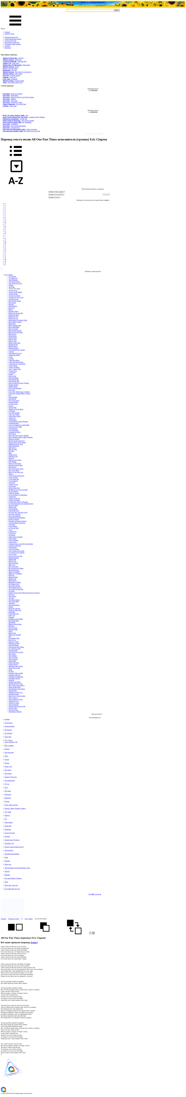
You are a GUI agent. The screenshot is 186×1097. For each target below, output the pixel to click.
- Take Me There (10, 68)
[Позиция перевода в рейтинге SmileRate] (93, 934)
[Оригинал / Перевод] (74, 934)
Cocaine (11, 358)
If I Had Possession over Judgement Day (21, 504)
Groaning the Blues (14, 432)
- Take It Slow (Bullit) (18, 120)
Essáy (6, 882)
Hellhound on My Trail (16, 444)
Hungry (11, 474)
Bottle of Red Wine (14, 343)
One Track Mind (14, 601)
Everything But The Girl (12, 889)
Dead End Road (13, 378)
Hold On (11, 458)
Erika (6, 857)
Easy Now (12, 390)
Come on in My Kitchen (16, 362)
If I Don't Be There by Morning (18, 502)
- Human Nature (13, 81)
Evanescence (9, 723)
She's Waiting (13, 656)
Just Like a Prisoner (15, 514)
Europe (7, 759)
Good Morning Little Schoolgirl (18, 421)
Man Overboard (13, 563)
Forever (11, 406)
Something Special (14, 678)
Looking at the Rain (15, 545)
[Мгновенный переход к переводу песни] (15, 172)
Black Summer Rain (15, 325)
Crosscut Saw (13, 371)
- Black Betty (10, 95)
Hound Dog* (13, 467)
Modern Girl (12, 579)
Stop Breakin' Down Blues (17, 689)
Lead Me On (12, 531)
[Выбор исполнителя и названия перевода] (15, 157)
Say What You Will (14, 649)
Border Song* (13, 337)
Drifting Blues (13, 386)
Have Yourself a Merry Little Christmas (21, 437)
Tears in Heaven (14, 705)
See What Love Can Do (16, 652)
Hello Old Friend (14, 446)
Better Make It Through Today (18, 320)
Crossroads (12, 372)
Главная (7, 32)
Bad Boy (11, 304)
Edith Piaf (8, 798)
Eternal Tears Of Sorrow (12, 840)
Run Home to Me (14, 638)
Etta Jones (8, 791)
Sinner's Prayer (13, 664)
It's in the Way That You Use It (18, 512)
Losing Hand (13, 547)
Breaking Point (13, 344)
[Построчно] (44, 934)
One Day (11, 598)
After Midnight (13, 280)
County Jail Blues (14, 367)
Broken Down (13, 346)
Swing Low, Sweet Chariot (17, 696)
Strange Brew (13, 691)
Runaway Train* (14, 642)
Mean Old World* (14, 572)
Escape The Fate (10, 833)
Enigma (7, 749)
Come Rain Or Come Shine (17, 364)
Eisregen (7, 836)
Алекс (34, 942)
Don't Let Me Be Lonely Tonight (19, 383)
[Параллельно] (15, 934)
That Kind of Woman (15, 711)
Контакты (8, 48)
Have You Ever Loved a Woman (18, 435)
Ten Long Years (13, 710)
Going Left (12, 418)
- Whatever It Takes (12, 102)
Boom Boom (12, 336)
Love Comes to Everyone (16, 551)
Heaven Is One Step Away (17, 441)
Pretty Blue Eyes (14, 614)
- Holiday (9, 99)
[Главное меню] (15, 27)
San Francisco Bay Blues (16, 647)
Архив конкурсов (10, 41)
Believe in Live (13, 318)
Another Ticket (13, 294)
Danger (11, 374)
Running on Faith (14, 643)
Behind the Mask (14, 315)
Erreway (7, 871)
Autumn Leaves (13, 299)
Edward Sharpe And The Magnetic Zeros (17, 868)
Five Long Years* (14, 400)
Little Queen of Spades (16, 537)
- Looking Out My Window (24, 117)
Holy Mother (12, 462)
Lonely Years (13, 542)
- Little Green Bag (20, 129)
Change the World (14, 355)
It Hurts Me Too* (14, 511)
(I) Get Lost (12, 486)
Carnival (11, 351)
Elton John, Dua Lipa (11, 885)
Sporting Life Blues (15, 682)
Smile (10, 670)
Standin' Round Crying (16, 684)
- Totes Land (9, 106)
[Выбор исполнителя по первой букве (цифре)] (15, 187)
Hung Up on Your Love (16, 472)
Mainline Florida (14, 558)
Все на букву (95, 894)
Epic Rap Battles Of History (13, 878)
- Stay (15, 115)
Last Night (12, 524)
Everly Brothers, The (11, 742)
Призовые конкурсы (11, 37)
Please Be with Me (14, 608)
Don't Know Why (14, 381)
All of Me (12, 287)
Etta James (8, 770)
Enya (6, 787)
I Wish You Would (14, 500)
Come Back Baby (14, 360)
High (10, 453)
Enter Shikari (9, 822)
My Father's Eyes (14, 584)
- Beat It (11, 67)
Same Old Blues (14, 645)
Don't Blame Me (14, 379)
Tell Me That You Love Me (17, 706)
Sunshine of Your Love (16, 692)
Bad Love (12, 308)
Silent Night (12, 661)
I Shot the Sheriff (14, 493)
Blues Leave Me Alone (16, 332)
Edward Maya (9, 850)
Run (10, 636)
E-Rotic (7, 801)
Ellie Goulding (9, 745)
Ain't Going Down (14, 282)
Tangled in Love (14, 701)
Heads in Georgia (14, 439)
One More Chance (14, 600)
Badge (10, 310)
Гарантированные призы (13, 39)
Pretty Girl (12, 615)
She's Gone (12, 654)
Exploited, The (9, 843)
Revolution (12, 622)
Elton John (8, 737)
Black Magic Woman (15, 322)
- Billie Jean (12, 60)
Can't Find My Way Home (17, 350)
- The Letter (10, 101)
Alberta (11, 285)
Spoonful (11, 680)
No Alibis (11, 591)
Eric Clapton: (9, 275)
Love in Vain (12, 554)
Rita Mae (11, 626)
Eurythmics (8, 773)
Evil (10, 395)
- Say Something (17, 122)
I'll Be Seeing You (14, 488)
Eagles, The (8, 766)
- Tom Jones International (14, 126)
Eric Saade (8, 812)
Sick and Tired (13, 657)
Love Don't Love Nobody (17, 552)
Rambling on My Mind (16, 619)
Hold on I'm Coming (15, 460)
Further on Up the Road (16, 409)
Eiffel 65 (7, 815)
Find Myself (12, 399)
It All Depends (13, 509)
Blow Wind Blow (14, 327)
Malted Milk (12, 559)
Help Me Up (12, 448)
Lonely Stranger (13, 540)
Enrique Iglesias (9, 726)
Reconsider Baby (14, 621)
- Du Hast (10, 70)
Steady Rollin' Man (14, 687)
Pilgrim (11, 607)
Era (6, 819)
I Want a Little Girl (14, 498)
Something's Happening (16, 677)
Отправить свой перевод (13, 44)
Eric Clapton (29, 919)
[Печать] (90, 934)
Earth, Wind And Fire (11, 805)
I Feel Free (12, 483)
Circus (10, 357)
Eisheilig (7, 875)
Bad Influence (13, 306)
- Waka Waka (16, 65)
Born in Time (13, 339)
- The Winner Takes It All (12, 82)
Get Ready (12, 411)
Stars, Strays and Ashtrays (16, 685)
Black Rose (12, 323)
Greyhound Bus (13, 430)
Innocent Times (13, 505)
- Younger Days (11, 127)
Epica (6, 756)
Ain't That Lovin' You (15, 283)
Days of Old (12, 376)
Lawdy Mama (13, 526)
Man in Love (12, 561)
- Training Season (11, 75)
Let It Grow (12, 533)
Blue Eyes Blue (13, 329)
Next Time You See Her (16, 589)
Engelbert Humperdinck (12, 854)
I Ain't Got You (13, 477)
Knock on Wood (14, 519)
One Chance (12, 596)
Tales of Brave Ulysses (16, 699)
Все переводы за (94, 133)
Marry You (12, 565)
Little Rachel (12, 538)
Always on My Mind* (15, 292)
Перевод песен (9, 34)
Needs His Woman (14, 586)
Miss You (11, 575)
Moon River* (13, 580)
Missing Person (13, 577)
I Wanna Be (12, 497)
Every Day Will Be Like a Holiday (19, 392)
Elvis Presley (9, 733)
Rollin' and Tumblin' (15, 635)
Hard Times (12, 434)
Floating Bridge (13, 402)
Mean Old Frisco (14, 570)
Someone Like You (14, 675)
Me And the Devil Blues (16, 568)
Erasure (7, 763)
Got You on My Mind (15, 427)
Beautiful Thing (13, 311)
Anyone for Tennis (14, 296)
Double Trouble (13, 385)
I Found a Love (13, 484)
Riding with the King (15, 624)
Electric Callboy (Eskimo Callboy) (15, 808)
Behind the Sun (13, 317)
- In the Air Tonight (12, 94)
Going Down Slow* (15, 416)
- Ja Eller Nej (15, 119)
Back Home (12, 303)
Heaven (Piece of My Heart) (17, 442)
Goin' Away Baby (14, 414)
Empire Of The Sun (11, 777)
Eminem (7, 719)
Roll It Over (12, 633)
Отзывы (7, 46)
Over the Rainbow (14, 605)
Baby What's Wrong (15, 301)
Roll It (10, 631)
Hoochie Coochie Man (15, 465)
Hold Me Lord (13, 456)
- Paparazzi (10, 79)
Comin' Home (13, 365)
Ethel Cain (8, 864)
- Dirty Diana (12, 74)
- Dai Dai (13, 58)
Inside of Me (12, 507)
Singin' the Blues (14, 663)
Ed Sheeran (8, 730)
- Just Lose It (10, 77)
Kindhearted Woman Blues (17, 517)
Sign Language (13, 659)
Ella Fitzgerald (9, 752)
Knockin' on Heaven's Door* (17, 521)
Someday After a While (16, 673)
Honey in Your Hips (15, 463)
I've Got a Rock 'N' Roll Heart (18, 495)
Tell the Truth (13, 708)
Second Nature (13, 650)
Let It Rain (12, 535)
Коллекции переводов (12, 42)
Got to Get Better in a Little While (19, 425)
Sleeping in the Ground (16, 666)
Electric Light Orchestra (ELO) (14, 847)
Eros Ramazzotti (10, 780)
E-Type (7, 784)
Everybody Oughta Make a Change (19, 393)
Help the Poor (13, 449)
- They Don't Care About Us (17, 72)
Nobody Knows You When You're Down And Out (24, 593)
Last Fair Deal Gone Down (17, 523)
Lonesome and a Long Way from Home (21, 544)
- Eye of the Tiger (14, 104)
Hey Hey (11, 451)
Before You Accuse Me (16, 313)
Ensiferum (8, 829)
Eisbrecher (8, 794)
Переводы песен (13, 919)
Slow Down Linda (14, 668)
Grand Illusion (13, 428)
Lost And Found (14, 549)
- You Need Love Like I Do (21, 131)
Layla (10, 530)
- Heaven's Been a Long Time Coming (18, 97)
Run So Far (12, 640)
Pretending (12, 612)
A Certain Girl (13, 278)
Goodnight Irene (14, 423)
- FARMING (10, 124)
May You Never (13, 566)
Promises (11, 617)
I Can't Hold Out (14, 479)
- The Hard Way (15, 61)
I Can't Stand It (13, 481)
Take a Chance (13, 698)
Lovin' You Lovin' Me (15, 556)
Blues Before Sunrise (15, 330)
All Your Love (13, 290)
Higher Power (13, 455)
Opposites (12, 603)
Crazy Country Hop (15, 369)
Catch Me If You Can (15, 353)
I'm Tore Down (13, 491)
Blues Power (12, 334)
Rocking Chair (13, 629)
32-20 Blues (12, 276)
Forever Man (12, 407)
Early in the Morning (15, 388)
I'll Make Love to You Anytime (18, 490)
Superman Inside (14, 694)
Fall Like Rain (13, 397)
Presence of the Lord (15, 610)
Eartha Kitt (8, 826)
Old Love (11, 594)
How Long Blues (14, 470)
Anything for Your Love (16, 297)
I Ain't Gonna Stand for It (16, 476)
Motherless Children (15, 582)
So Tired (11, 671)
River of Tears (13, 628)
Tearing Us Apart (14, 703)
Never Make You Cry (15, 587)
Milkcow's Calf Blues (15, 573)
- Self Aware (11, 63)
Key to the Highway (15, 516)
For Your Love (13, 404)
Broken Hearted (13, 348)
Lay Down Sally (14, 528)
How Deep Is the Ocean (16, 469)
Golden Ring (12, 420)
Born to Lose (13, 341)
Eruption (7, 861)
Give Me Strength (14, 413)
